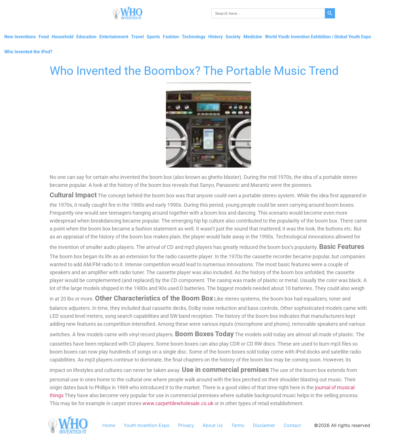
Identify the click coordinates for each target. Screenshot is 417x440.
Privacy (186, 425)
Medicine (252, 36)
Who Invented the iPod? (28, 51)
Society (233, 36)
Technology (193, 36)
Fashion (171, 36)
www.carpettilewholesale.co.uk (177, 403)
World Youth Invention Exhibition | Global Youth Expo (318, 36)
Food (44, 36)
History (215, 36)
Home (108, 425)
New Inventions (20, 36)
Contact (292, 425)
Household (62, 36)
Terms (237, 425)
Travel (137, 36)
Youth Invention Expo (147, 425)
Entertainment (113, 36)
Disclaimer (264, 425)
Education (86, 36)
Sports (153, 36)
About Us (213, 425)
